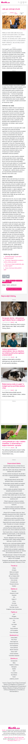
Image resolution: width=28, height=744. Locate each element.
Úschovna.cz (22, 686)
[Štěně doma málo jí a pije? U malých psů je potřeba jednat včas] (14, 375)
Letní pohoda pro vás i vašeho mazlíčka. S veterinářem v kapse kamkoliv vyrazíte (13, 443)
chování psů (19, 280)
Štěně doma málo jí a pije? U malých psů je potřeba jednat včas (13, 386)
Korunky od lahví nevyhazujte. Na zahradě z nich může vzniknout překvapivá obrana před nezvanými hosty (14, 475)
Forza (14, 601)
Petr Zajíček (16, 13)
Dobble (14, 669)
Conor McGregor (14, 632)
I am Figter (14, 624)
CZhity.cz (6, 690)
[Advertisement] (14, 412)
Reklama (6, 737)
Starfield (14, 595)
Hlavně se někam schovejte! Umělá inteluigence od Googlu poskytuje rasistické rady (14, 508)
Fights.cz (14, 612)
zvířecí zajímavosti (7, 282)
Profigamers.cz (13, 684)
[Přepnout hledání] (19, 2)
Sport (14, 683)
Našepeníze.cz (13, 690)
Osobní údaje (21, 737)
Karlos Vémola (14, 628)
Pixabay (24, 29)
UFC (14, 614)
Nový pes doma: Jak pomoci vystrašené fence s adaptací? (13, 319)
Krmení (12, 12)
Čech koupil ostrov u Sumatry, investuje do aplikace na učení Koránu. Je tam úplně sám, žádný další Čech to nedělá (14, 533)
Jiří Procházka (14, 630)
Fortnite (14, 603)
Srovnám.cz (21, 690)
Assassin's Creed (14, 593)
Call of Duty (14, 605)
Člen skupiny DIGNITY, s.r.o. (14, 740)
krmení (7, 280)
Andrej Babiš (14, 637)
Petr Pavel (14, 639)
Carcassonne (14, 661)
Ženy (17, 683)
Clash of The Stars (14, 618)
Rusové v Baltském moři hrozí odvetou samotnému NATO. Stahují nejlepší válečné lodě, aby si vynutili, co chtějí (14, 539)
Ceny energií (14, 580)
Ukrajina (14, 570)
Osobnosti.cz (14, 635)
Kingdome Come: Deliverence (14, 609)
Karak (14, 677)
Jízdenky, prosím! (14, 679)
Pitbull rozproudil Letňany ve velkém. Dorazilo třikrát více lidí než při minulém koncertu (14, 503)
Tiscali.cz (14, 566)
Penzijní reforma (14, 584)
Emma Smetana (14, 653)
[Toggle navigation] (26, 2)
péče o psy (12, 280)
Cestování (22, 683)
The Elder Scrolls (14, 607)
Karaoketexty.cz (14, 686)
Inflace (14, 568)
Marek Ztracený (14, 649)
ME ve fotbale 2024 (14, 576)
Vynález (14, 586)
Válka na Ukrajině (14, 572)
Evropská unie (14, 582)
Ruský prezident (14, 578)
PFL (14, 620)
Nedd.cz (5, 688)
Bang (14, 663)
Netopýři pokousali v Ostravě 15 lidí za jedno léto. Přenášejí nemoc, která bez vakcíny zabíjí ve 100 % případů (14, 556)
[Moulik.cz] (5, 2)
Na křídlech (14, 675)
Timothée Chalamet (14, 655)
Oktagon (14, 616)
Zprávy (10, 683)
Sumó (14, 626)
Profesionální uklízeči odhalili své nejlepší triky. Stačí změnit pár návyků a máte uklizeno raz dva (14, 485)
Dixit (14, 671)
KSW (14, 622)
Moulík (12, 322)
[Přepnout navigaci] (21, 2)
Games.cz (14, 589)
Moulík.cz (10, 688)
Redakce (11, 737)
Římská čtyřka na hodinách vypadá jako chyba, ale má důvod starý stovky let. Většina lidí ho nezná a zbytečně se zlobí (14, 551)
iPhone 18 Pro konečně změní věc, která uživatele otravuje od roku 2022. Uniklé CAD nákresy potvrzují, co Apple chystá (14, 514)
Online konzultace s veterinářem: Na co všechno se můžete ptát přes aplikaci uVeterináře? (13, 352)
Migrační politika (14, 574)
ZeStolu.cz (21, 684)
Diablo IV (14, 599)
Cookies (15, 737)
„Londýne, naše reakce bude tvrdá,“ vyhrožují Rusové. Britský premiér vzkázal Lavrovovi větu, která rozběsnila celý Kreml (14, 528)
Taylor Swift (14, 651)
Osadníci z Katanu (14, 665)
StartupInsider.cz (14, 691)
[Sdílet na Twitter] (8, 276)
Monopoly (14, 667)
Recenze (14, 591)
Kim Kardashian (14, 645)
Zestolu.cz (14, 659)
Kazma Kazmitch (14, 643)
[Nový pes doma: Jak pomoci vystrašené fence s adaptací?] (14, 309)
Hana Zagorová (14, 641)
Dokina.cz (21, 688)
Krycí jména (14, 673)
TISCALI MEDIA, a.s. (20, 739)
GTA (14, 597)
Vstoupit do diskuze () (15, 289)
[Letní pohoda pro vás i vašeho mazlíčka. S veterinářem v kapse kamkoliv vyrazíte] (14, 432)
